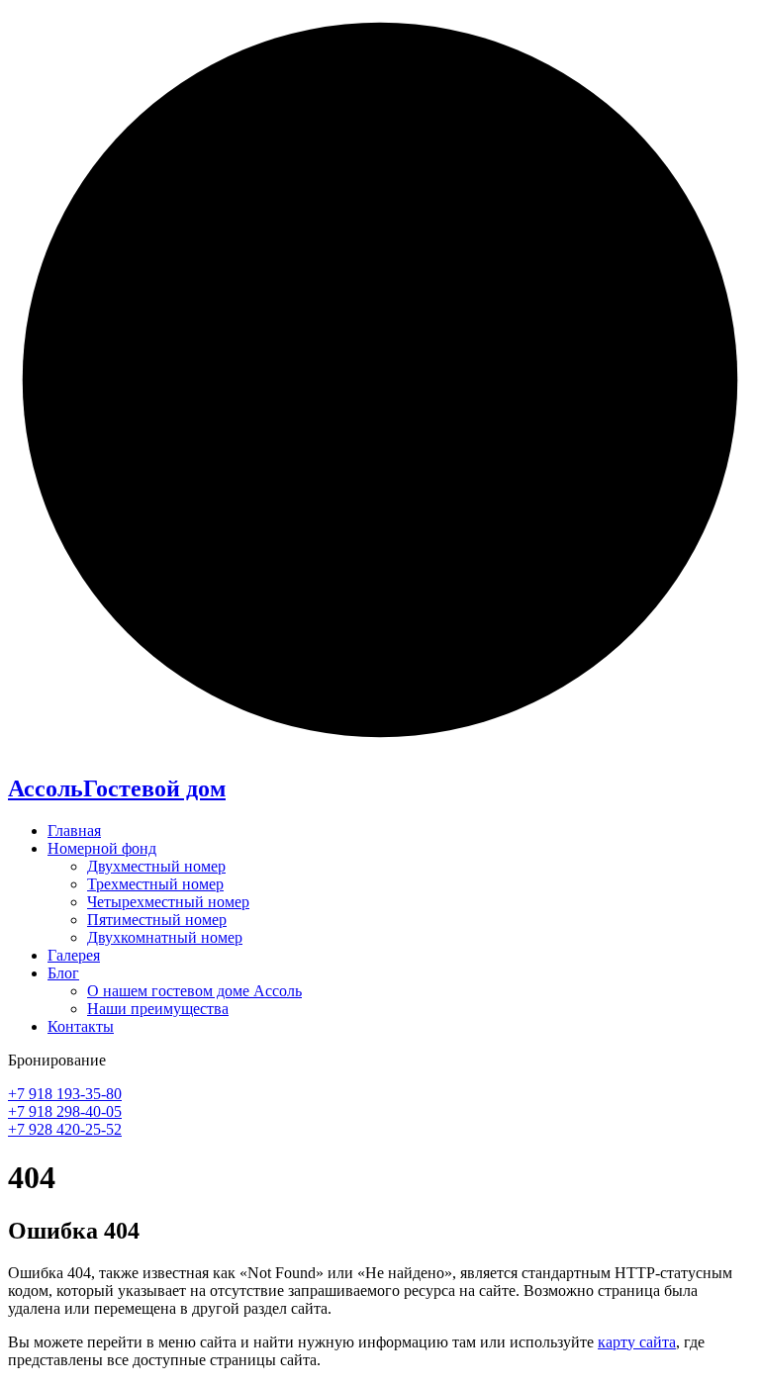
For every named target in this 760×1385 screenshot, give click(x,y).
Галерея (74, 955)
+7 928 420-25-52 (65, 1129)
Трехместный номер (155, 884)
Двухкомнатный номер (164, 937)
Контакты (81, 1026)
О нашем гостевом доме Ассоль (194, 990)
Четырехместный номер (168, 901)
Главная (74, 830)
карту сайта (637, 1342)
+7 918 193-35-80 (65, 1093)
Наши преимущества (158, 1008)
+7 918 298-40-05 (65, 1111)
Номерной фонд (102, 848)
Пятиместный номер (157, 919)
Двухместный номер (156, 866)
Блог (63, 973)
